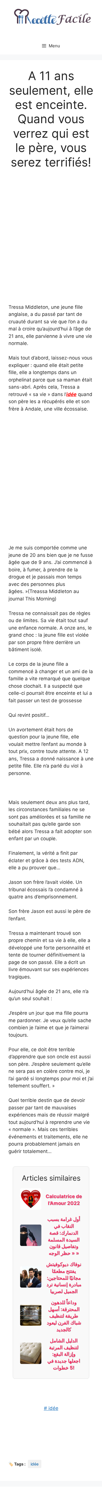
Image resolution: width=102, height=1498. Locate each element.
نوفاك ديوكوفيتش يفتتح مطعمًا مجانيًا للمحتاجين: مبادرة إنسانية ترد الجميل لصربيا (63, 1277)
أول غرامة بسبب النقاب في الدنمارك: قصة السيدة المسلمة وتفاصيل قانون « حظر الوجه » (63, 1236)
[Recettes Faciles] (51, 18)
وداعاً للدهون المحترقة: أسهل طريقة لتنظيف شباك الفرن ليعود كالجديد (64, 1316)
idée (71, 394)
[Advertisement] (51, 230)
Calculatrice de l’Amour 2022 (64, 1199)
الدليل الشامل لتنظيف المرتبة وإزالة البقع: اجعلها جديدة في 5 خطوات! (63, 1354)
